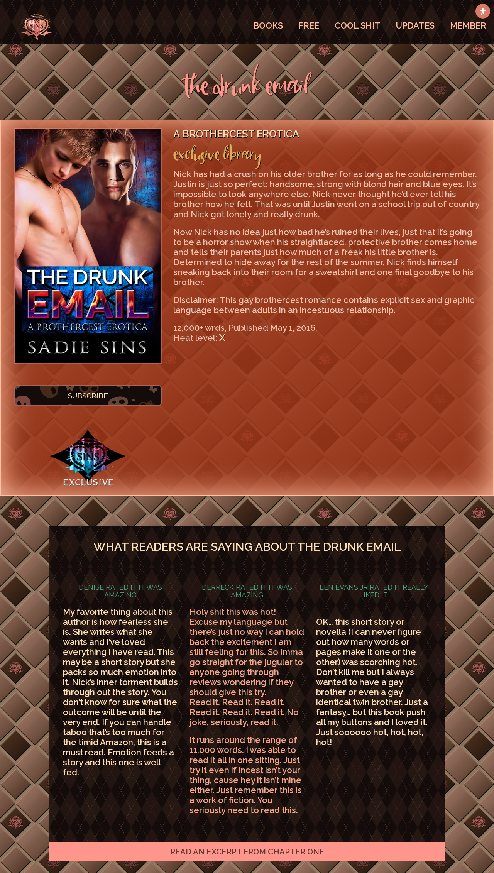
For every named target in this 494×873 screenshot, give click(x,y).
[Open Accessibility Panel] (482, 11)
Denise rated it (120, 591)
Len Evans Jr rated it (374, 591)
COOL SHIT (357, 25)
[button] (247, 851)
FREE (308, 25)
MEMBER (468, 25)
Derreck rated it (247, 591)
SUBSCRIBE (88, 395)
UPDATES (415, 25)
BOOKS (268, 25)
